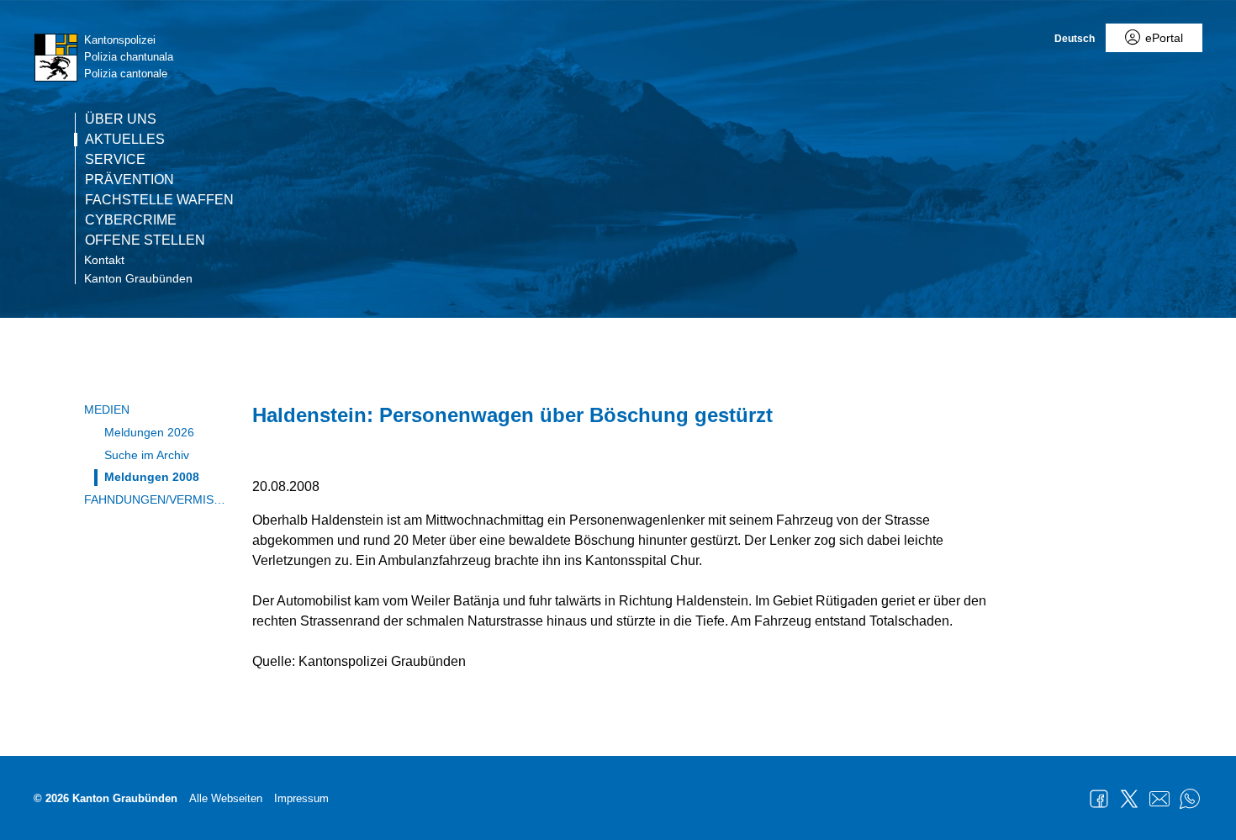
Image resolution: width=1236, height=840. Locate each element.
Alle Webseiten (225, 798)
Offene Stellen (145, 240)
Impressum (301, 798)
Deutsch (1074, 39)
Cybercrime (131, 220)
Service (115, 159)
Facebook (1099, 798)
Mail (1159, 798)
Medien (106, 409)
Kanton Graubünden (138, 278)
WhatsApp (1189, 798)
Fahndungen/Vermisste (155, 499)
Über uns (120, 119)
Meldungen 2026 (149, 432)
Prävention (129, 180)
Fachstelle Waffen (159, 200)
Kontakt (104, 260)
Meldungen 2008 (151, 476)
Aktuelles (125, 139)
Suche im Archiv (146, 455)
